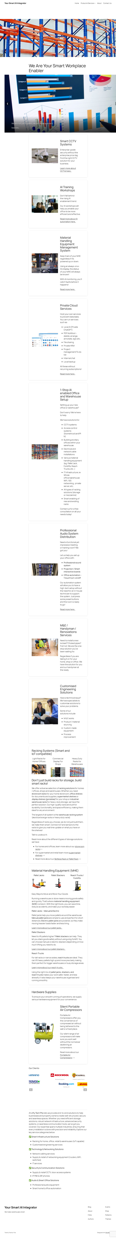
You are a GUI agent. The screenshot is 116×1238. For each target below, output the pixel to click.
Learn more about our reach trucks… (48, 967)
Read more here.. (67, 289)
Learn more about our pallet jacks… (47, 928)
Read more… (15, 128)
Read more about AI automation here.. (68, 220)
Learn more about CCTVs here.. (68, 169)
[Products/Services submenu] (94, 3)
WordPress (108, 1232)
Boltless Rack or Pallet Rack (66, 859)
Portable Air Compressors (66, 1056)
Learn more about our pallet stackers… (48, 949)
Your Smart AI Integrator (15, 3)
